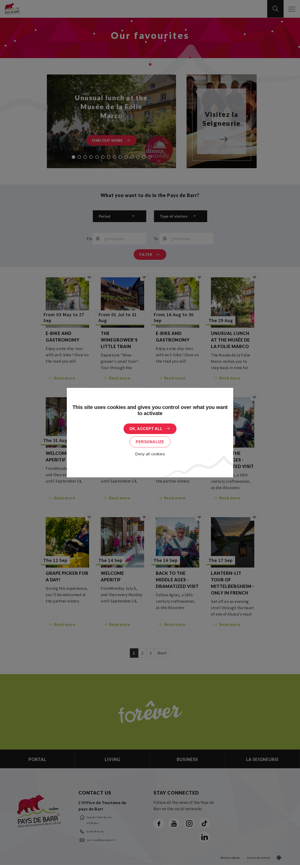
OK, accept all (145, 429)
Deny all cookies (150, 454)
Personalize (150, 442)
